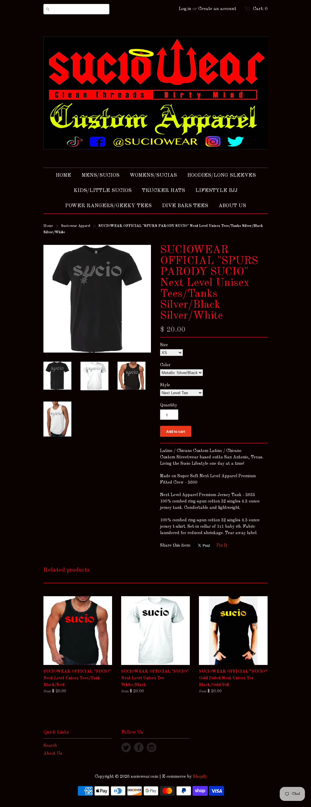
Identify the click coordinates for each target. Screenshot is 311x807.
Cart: (260, 9)
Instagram (151, 747)
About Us (52, 753)
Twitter (126, 747)
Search (50, 745)
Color (165, 365)
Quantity (168, 405)
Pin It (222, 545)
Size (164, 345)
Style (165, 385)
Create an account (217, 9)
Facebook (139, 747)
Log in (185, 9)
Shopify (200, 776)
